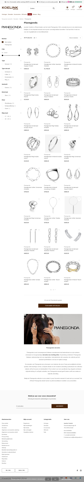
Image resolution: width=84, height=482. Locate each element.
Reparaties (4, 458)
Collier (7, 74)
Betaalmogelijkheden (7, 438)
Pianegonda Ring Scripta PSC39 (31, 95)
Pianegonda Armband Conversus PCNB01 (50, 188)
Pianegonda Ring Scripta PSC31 (31, 157)
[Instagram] (81, 470)
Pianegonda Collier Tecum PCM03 (52, 280)
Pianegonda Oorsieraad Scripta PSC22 (71, 126)
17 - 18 (8, 116)
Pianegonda (8, 44)
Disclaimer (4, 434)
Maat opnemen (5, 454)
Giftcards (24, 14)
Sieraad (8, 64)
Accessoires (17, 14)
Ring (7, 79)
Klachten (4, 463)
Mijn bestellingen (28, 425)
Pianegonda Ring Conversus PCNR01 (72, 157)
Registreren (27, 423)
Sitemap (4, 447)
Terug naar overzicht (7, 19)
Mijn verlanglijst (27, 430)
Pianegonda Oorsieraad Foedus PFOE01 (31, 65)
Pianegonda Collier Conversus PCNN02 (33, 188)
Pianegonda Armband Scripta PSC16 (53, 157)
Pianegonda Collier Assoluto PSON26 (72, 219)
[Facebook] (77, 470)
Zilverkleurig (9, 103)
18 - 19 (8, 119)
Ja (48, 479)
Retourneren (5, 443)
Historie (4, 461)
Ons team (4, 427)
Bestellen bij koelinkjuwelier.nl (9, 450)
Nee (55, 479)
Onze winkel (5, 423)
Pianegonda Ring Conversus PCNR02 (32, 219)
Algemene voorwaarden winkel (10, 432)
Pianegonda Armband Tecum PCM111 (72, 280)
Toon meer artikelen (52, 305)
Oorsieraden (9, 77)
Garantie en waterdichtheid (9, 452)
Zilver (7, 95)
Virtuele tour (5, 425)
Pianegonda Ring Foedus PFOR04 (51, 126)
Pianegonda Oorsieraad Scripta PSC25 (31, 126)
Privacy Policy (5, 436)
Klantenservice (5, 445)
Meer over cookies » (66, 479)
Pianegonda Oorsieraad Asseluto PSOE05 (51, 249)
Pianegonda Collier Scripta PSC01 (32, 280)
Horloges (4, 14)
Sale (29, 14)
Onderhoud (5, 456)
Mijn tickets (26, 427)
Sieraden (10, 14)
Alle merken (8, 42)
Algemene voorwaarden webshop (10, 430)
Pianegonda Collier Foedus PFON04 (52, 219)
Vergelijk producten (28, 432)
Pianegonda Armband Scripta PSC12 (73, 65)
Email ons (22, 470)
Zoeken (53, 8)
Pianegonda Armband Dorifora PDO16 (70, 95)
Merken (35, 14)
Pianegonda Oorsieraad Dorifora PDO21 (71, 249)
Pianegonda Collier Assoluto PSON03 (52, 65)
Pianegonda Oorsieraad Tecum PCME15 (51, 95)
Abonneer (59, 406)
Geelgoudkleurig (10, 106)
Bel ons (8, 470)
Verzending (5, 441)
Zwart (7, 108)
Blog (39, 14)
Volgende (55, 290)
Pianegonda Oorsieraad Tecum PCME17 (71, 188)
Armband (8, 72)
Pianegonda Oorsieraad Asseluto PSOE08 (31, 249)
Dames (8, 87)
